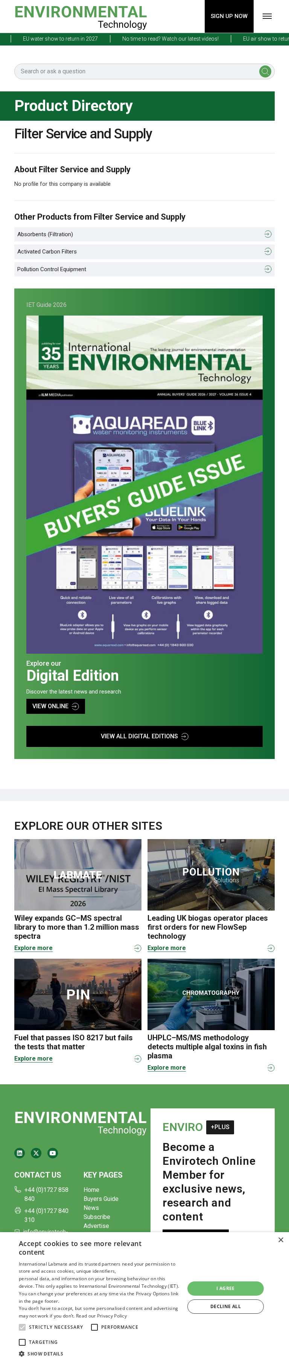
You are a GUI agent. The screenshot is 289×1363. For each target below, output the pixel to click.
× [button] (280, 1240)
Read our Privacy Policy (101, 1316)
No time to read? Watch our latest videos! (156, 39)
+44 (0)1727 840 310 (46, 1215)
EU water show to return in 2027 (46, 39)
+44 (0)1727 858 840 (46, 1194)
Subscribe (97, 1216)
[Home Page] (80, 16)
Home (91, 1189)
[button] (22, 1327)
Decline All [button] (225, 1306)
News (91, 1207)
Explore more (33, 948)
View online (50, 706)
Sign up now (229, 16)
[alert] (144, 1297)
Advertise (96, 1225)
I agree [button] (225, 1288)
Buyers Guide (101, 1198)
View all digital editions (139, 736)
